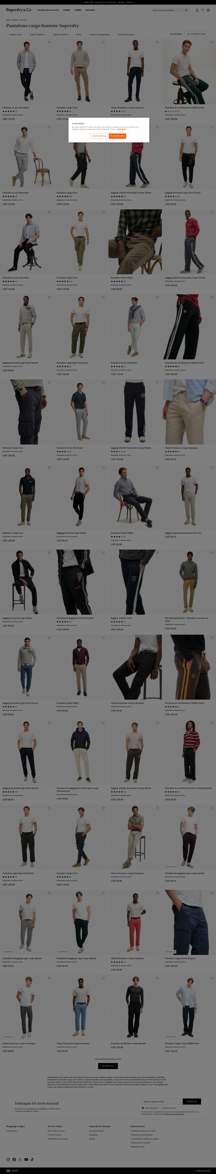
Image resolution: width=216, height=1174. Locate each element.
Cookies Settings (99, 136)
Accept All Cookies (117, 136)
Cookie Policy (121, 129)
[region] (109, 130)
